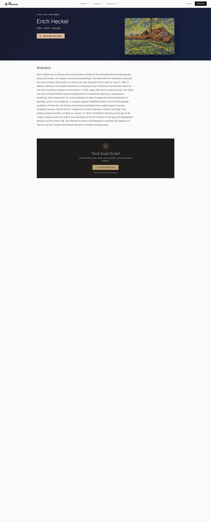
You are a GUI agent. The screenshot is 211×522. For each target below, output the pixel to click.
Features (83, 4)
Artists (45, 14)
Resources (111, 4)
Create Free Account (107, 167)
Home (39, 14)
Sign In (115, 173)
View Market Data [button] (52, 36)
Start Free (201, 3)
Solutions (97, 4)
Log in (189, 3)
